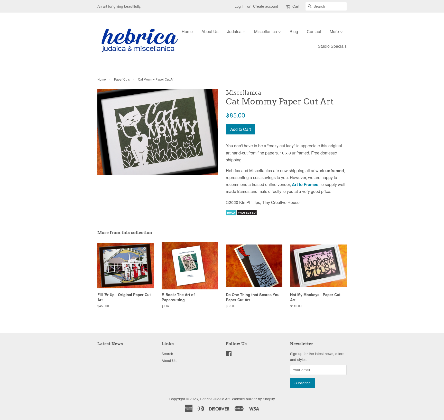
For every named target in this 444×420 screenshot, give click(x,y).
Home (187, 31)
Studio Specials (332, 46)
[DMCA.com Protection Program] (241, 214)
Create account (265, 6)
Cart (295, 6)
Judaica (235, 31)
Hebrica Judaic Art (215, 398)
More (335, 31)
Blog (294, 31)
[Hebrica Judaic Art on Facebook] (229, 354)
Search (167, 353)
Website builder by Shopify (253, 398)
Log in (240, 6)
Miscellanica (266, 31)
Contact (314, 31)
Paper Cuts (122, 79)
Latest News (110, 343)
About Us (209, 31)
